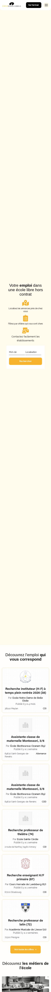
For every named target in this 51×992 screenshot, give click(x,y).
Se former (33, 5)
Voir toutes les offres (24, 949)
